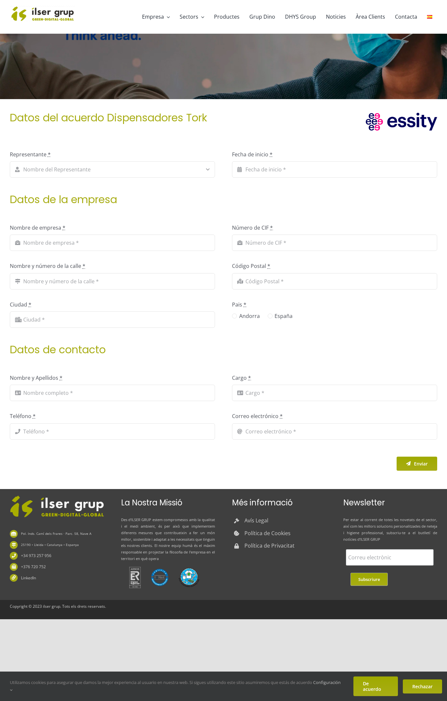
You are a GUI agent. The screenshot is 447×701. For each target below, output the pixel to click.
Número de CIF (252, 227)
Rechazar (422, 686)
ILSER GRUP (141, 519)
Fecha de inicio (252, 154)
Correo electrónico (257, 416)
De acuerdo (372, 686)
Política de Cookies (267, 533)
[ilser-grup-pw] (57, 496)
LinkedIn (28, 578)
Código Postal (251, 266)
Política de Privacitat (269, 545)
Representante (30, 154)
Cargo (241, 377)
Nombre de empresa (37, 227)
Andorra (249, 316)
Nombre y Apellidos (36, 377)
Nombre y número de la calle (47, 266)
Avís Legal (256, 520)
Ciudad (20, 304)
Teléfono (23, 416)
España (284, 316)
